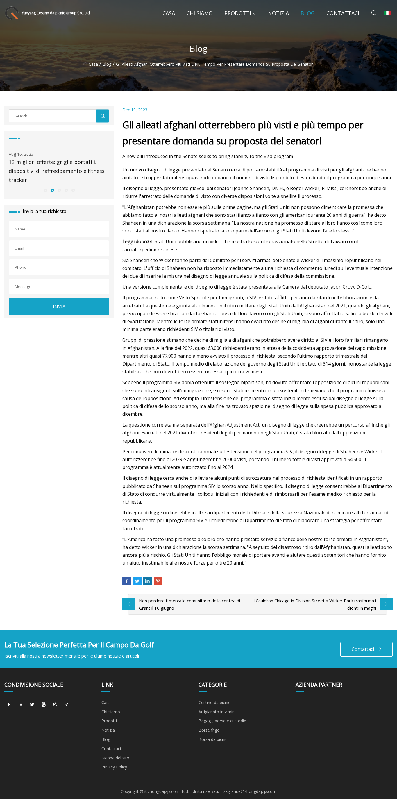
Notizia (278, 13)
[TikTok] (66, 704)
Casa (168, 13)
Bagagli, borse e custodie (222, 720)
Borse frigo (209, 730)
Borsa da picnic (213, 739)
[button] (45, 190)
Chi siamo (200, 13)
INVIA (59, 306)
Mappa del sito (115, 758)
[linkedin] (20, 704)
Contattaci (342, 13)
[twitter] (32, 704)
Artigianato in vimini (217, 711)
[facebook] (8, 704)
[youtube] (43, 704)
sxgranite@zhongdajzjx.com (249, 791)
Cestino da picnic (214, 702)
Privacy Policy (114, 767)
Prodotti (237, 13)
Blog (308, 13)
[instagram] (55, 704)
